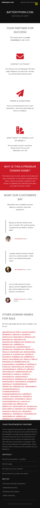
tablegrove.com (22, 404)
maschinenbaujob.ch (9, 369)
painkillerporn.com (21, 379)
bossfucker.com (7, 342)
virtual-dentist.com (30, 414)
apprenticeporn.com (9, 332)
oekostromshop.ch (21, 376)
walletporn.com (21, 416)
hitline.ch (34, 359)
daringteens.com (19, 349)
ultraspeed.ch (26, 411)
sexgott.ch (5, 396)
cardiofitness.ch (19, 344)
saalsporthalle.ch (30, 386)
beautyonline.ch (18, 337)
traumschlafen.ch (8, 409)
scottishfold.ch (26, 394)
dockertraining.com (16, 352)
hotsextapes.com (8, 361)
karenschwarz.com (17, 366)
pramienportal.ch (20, 381)
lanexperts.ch (29, 366)
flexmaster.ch (6, 357)
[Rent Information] (20, 130)
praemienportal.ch (8, 381)
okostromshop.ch (8, 379)
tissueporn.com (32, 406)
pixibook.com (32, 379)
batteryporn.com (8, 2)
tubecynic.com (16, 411)
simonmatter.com (17, 504)
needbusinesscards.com (23, 371)
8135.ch (18, 332)
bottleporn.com (19, 342)
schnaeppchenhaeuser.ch (10, 389)
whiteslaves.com (8, 418)
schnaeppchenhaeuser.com (11, 394)
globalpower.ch (29, 357)
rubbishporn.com (18, 386)
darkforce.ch (29, 349)
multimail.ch (30, 369)
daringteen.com (7, 349)
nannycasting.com (8, 371)
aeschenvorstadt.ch (28, 332)
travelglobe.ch (31, 409)
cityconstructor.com (8, 347)
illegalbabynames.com (22, 361)
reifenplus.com (7, 386)
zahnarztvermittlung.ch (22, 418)
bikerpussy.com (30, 337)
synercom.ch (25, 401)
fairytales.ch (29, 354)
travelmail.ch (6, 411)
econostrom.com (19, 354)
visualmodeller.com (8, 416)
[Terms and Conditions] (20, 93)
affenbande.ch (7, 334)
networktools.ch (7, 374)
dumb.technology (29, 352)
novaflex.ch (26, 374)
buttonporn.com (7, 344)
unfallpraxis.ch (7, 414)
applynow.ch (17, 334)
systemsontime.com (9, 404)
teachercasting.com (19, 406)
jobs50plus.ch (31, 364)
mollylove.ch (21, 369)
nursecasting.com (8, 376)
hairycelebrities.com (16, 359)
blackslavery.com (20, 339)
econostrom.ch (7, 354)
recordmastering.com (20, 384)
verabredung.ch (18, 414)
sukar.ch (29, 399)
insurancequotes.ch (8, 364)
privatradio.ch (31, 381)
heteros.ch (27, 359)
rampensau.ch (7, 384)
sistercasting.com (16, 396)
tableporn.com (7, 406)
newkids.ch (17, 374)
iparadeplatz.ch (21, 364)
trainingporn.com (20, 409)
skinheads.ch (27, 396)
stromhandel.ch (20, 399)
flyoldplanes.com (17, 357)
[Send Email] (20, 56)
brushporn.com (30, 342)
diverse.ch (5, 352)
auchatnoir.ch (26, 334)
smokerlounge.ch (8, 399)
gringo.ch (5, 359)
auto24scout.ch (7, 337)
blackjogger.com (7, 339)
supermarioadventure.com (11, 401)
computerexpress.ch (23, 347)
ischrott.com (6, 366)
